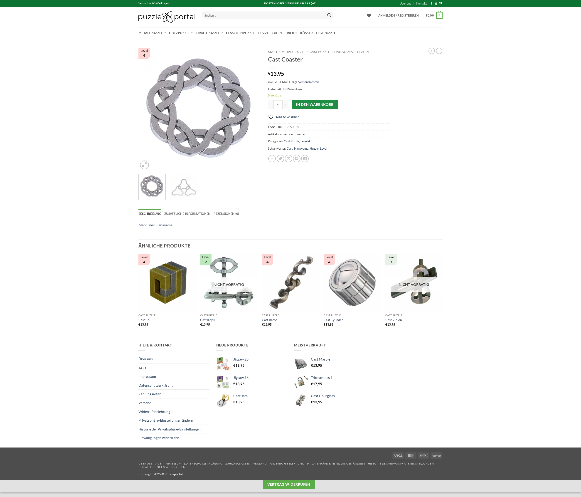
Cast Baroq (270, 320)
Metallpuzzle (150, 33)
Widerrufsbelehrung (154, 411)
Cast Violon (393, 320)
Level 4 (363, 52)
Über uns (405, 3)
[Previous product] (439, 51)
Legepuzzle (326, 33)
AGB (142, 368)
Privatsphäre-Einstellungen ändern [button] (165, 420)
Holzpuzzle (179, 33)
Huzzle (314, 148)
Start (272, 52)
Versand (144, 403)
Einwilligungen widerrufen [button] (158, 437)
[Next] (253, 109)
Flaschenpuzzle (240, 33)
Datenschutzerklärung (155, 385)
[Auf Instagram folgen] (436, 3)
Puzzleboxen (270, 33)
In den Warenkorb (314, 104)
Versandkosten (308, 82)
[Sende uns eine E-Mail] (440, 3)
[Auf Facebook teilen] (272, 158)
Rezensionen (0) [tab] (226, 213)
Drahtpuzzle (208, 33)
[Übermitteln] (329, 15)
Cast (290, 148)
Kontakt (421, 3)
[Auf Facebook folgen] (431, 3)
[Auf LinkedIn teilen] (305, 158)
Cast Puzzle (320, 52)
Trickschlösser (299, 33)
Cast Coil (144, 320)
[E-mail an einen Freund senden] (288, 158)
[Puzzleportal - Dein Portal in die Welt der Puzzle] (166, 17)
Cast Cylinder (333, 320)
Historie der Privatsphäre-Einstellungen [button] (169, 429)
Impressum (147, 376)
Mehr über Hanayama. (155, 225)
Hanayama (343, 52)
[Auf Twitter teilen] (280, 158)
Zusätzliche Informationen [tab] (187, 213)
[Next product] (431, 51)
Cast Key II (207, 320)
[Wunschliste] (369, 15)
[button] (398, 15)
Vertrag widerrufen (288, 484)
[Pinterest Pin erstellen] (296, 158)
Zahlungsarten (149, 394)
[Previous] (147, 109)
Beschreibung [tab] (149, 213)
